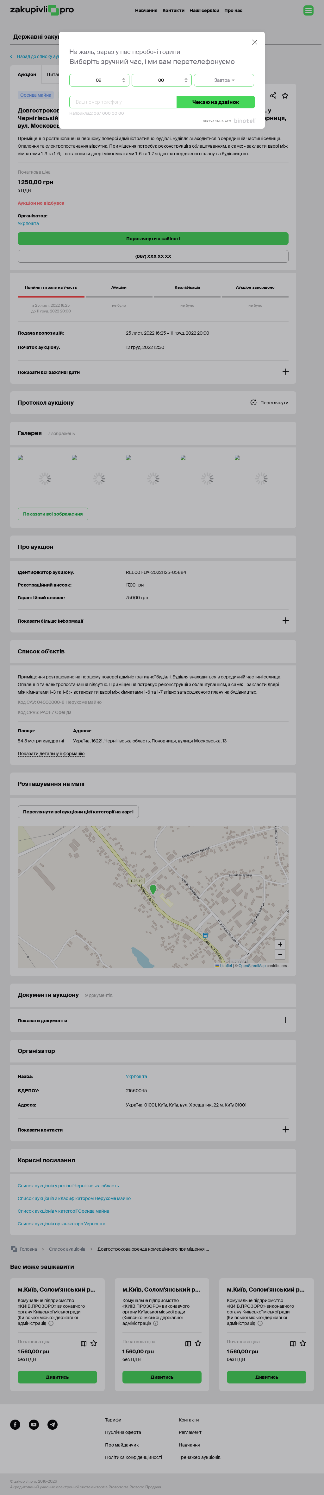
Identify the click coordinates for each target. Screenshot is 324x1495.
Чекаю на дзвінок (215, 102)
